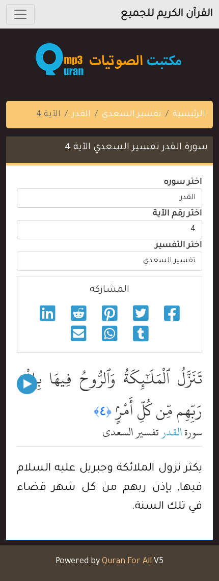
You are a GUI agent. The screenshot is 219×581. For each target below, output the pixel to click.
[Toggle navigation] (20, 14)
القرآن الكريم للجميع (167, 14)
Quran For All (127, 561)
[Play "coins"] (27, 384)
